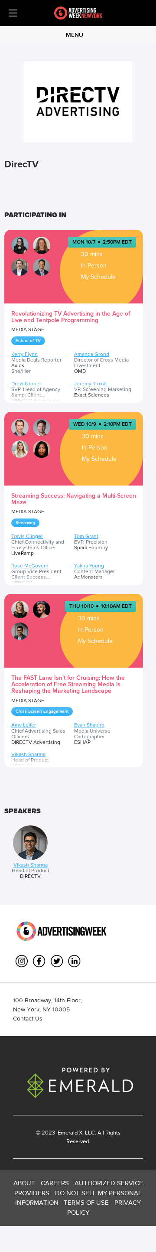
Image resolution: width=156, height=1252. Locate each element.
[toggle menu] (13, 13)
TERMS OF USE (86, 1202)
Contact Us (27, 1018)
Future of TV (28, 340)
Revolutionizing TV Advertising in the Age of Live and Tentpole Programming (70, 317)
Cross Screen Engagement (42, 711)
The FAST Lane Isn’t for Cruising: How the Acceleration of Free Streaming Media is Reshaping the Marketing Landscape (68, 684)
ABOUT (24, 1183)
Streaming (25, 522)
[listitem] (30, 852)
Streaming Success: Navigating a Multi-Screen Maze (73, 499)
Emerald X (69, 1132)
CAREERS (55, 1183)
